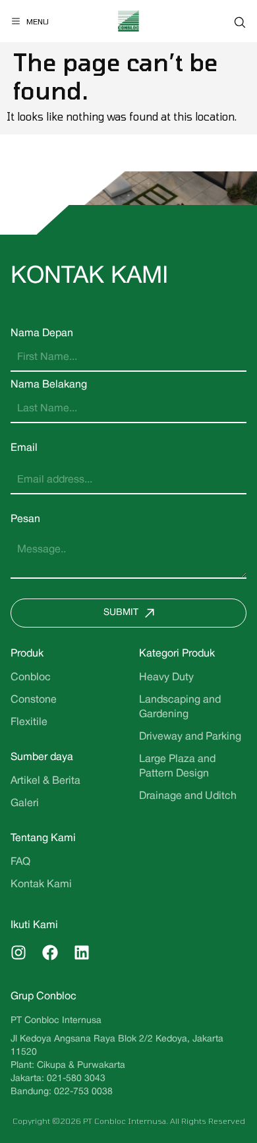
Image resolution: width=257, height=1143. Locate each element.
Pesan (25, 519)
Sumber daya (42, 757)
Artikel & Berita (45, 781)
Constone (34, 700)
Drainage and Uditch (188, 796)
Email (24, 448)
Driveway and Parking (190, 737)
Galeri (25, 803)
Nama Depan (42, 333)
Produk (27, 654)
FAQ (20, 862)
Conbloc (31, 677)
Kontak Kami (41, 884)
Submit (120, 612)
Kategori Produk (177, 654)
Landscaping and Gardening (180, 707)
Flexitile (29, 722)
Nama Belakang (49, 385)
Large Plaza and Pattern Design (177, 766)
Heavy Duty (166, 677)
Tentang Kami (43, 838)
